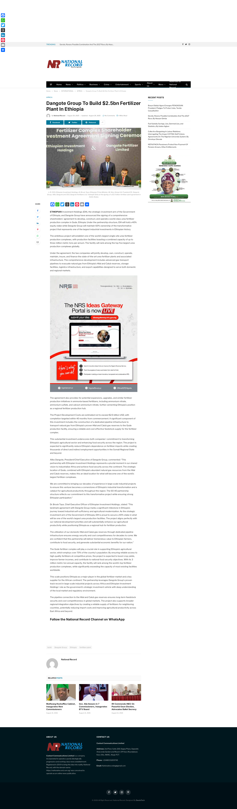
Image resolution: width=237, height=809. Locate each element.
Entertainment (122, 84)
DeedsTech (140, 800)
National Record (59, 116)
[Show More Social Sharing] (102, 122)
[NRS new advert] (93, 391)
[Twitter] (37, 216)
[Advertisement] (118, 21)
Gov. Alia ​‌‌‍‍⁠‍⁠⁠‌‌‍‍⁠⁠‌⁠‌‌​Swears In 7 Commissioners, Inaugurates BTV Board (93, 707)
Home (59, 84)
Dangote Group (61, 647)
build (49, 647)
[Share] (2, 49)
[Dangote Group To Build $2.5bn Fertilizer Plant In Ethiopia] (93, 159)
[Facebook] (37, 210)
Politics (80, 84)
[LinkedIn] (37, 223)
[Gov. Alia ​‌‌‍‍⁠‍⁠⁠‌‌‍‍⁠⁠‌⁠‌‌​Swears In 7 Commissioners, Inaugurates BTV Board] (94, 692)
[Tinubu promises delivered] (169, 202)
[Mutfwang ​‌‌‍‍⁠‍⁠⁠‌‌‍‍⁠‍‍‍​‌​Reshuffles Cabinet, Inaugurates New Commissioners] (61, 692)
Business (93, 84)
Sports (138, 84)
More (160, 84)
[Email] (37, 242)
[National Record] (64, 64)
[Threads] (2, 30)
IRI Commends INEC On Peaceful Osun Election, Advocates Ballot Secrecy (124, 707)
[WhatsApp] (37, 235)
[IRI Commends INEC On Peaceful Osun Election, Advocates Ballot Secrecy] (126, 692)
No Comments (110, 116)
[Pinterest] (37, 229)
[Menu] (51, 84)
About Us (149, 84)
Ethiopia (73, 647)
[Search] (186, 84)
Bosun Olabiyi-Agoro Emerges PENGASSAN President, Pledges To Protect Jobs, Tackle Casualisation (165, 108)
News (68, 84)
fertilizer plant (85, 647)
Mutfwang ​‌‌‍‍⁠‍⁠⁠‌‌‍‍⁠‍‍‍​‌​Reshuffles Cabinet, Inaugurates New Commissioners (61, 707)
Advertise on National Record (175, 84)
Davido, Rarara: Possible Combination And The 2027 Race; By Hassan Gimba (87, 44)
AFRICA (49, 97)
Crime (106, 84)
